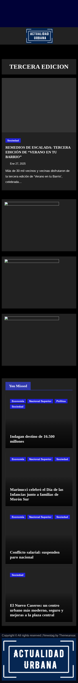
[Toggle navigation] (7, 36)
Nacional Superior (40, 401)
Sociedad (13, 140)
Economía (18, 401)
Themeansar (67, 635)
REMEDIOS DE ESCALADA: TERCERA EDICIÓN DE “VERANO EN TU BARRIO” (37, 152)
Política (61, 401)
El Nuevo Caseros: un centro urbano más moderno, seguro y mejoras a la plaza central (36, 610)
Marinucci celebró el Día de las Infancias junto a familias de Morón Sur (36, 494)
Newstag (49, 635)
